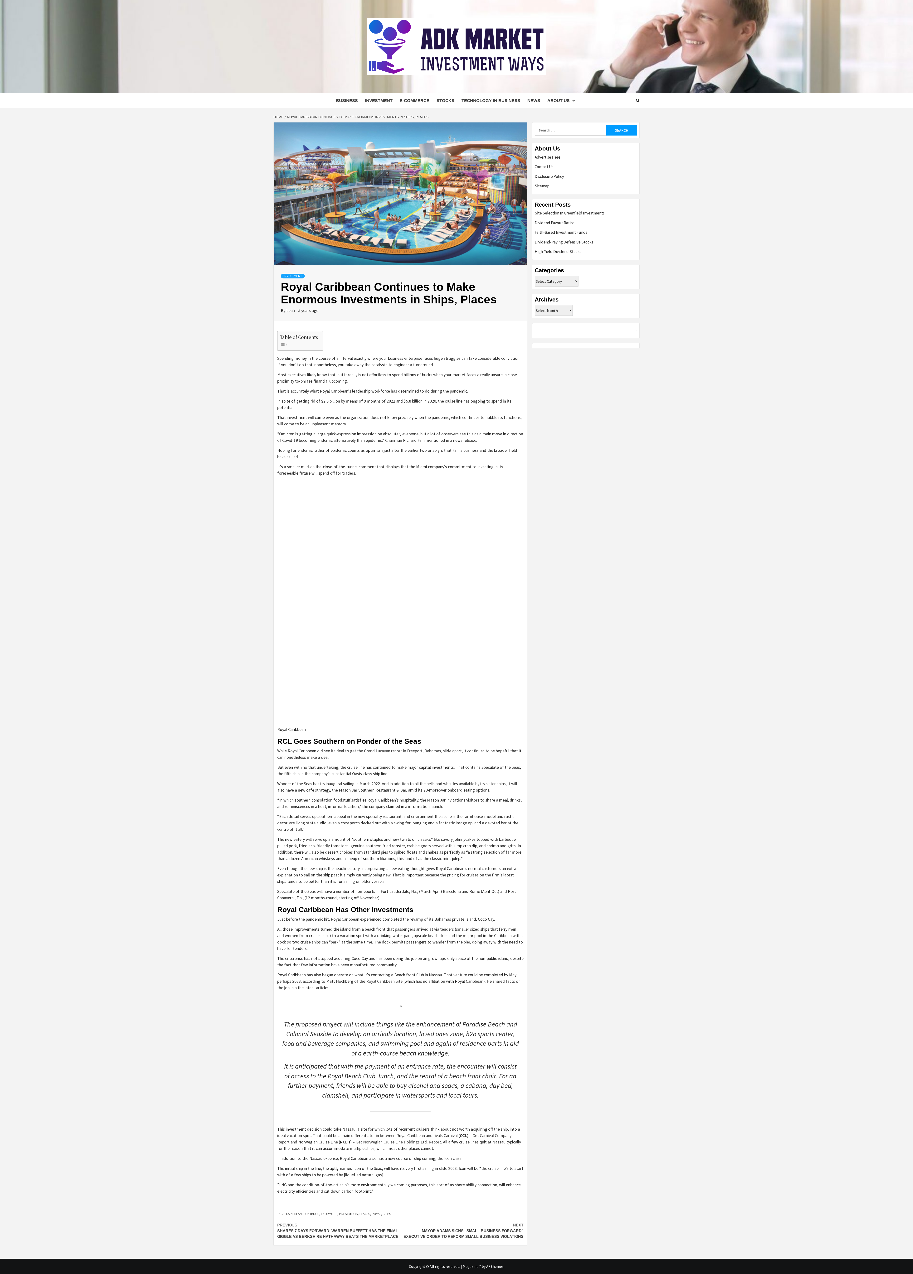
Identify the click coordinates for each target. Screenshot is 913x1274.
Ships (387, 1214)
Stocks (445, 100)
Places (364, 1214)
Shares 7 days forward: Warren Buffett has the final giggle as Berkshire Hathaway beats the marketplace (337, 1231)
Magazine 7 (472, 1266)
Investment (379, 100)
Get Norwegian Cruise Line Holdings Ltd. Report (398, 1142)
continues (311, 1214)
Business (347, 100)
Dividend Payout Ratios (554, 222)
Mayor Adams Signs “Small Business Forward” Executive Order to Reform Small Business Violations (463, 1231)
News (533, 100)
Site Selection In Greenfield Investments (570, 213)
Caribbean (294, 1214)
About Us (558, 100)
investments (348, 1214)
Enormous (329, 1214)
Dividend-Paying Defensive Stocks (564, 242)
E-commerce (414, 100)
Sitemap (542, 186)
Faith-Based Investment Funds (561, 232)
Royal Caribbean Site (384, 981)
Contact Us (544, 166)
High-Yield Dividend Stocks (558, 251)
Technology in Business (490, 100)
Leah (291, 310)
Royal (376, 1214)
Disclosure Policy (549, 176)
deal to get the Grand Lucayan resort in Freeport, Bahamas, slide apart (399, 751)
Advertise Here (547, 157)
